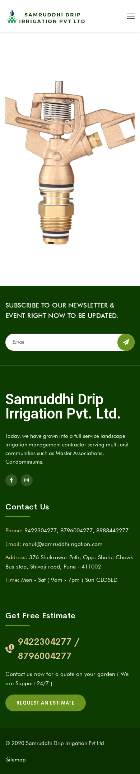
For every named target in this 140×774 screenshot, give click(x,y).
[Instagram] (27, 480)
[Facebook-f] (11, 480)
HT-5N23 (38, 185)
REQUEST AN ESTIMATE (46, 703)
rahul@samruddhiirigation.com (63, 544)
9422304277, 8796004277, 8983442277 (76, 530)
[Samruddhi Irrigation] (45, 16)
